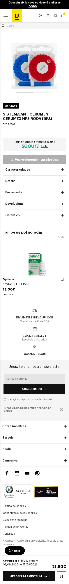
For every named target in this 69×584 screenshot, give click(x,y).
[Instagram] (17, 473)
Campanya (9, 460)
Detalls (10, 181)
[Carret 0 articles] (63, 16)
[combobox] (34, 26)
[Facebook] (7, 473)
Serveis (7, 437)
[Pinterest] (37, 473)
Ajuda (6, 449)
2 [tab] (44, 93)
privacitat (47, 399)
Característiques (17, 169)
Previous (59, 237)
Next (62, 237)
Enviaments (13, 192)
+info (44, 146)
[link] (17, 15)
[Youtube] (27, 473)
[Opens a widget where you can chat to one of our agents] (15, 551)
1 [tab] (25, 93)
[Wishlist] (62, 280)
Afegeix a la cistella (26, 576)
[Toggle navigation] (6, 16)
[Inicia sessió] (48, 16)
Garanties (12, 215)
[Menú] (30, 486)
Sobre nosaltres (14, 426)
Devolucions (14, 203)
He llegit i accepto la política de (30, 399)
